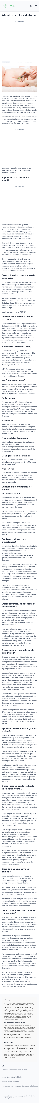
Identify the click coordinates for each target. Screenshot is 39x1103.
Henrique (29, 62)
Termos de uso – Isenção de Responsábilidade (19, 1086)
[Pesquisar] (31, 6)
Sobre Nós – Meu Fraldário (12, 1077)
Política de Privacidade (10, 1082)
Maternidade (5, 62)
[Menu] (35, 6)
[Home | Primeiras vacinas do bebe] (10, 6)
